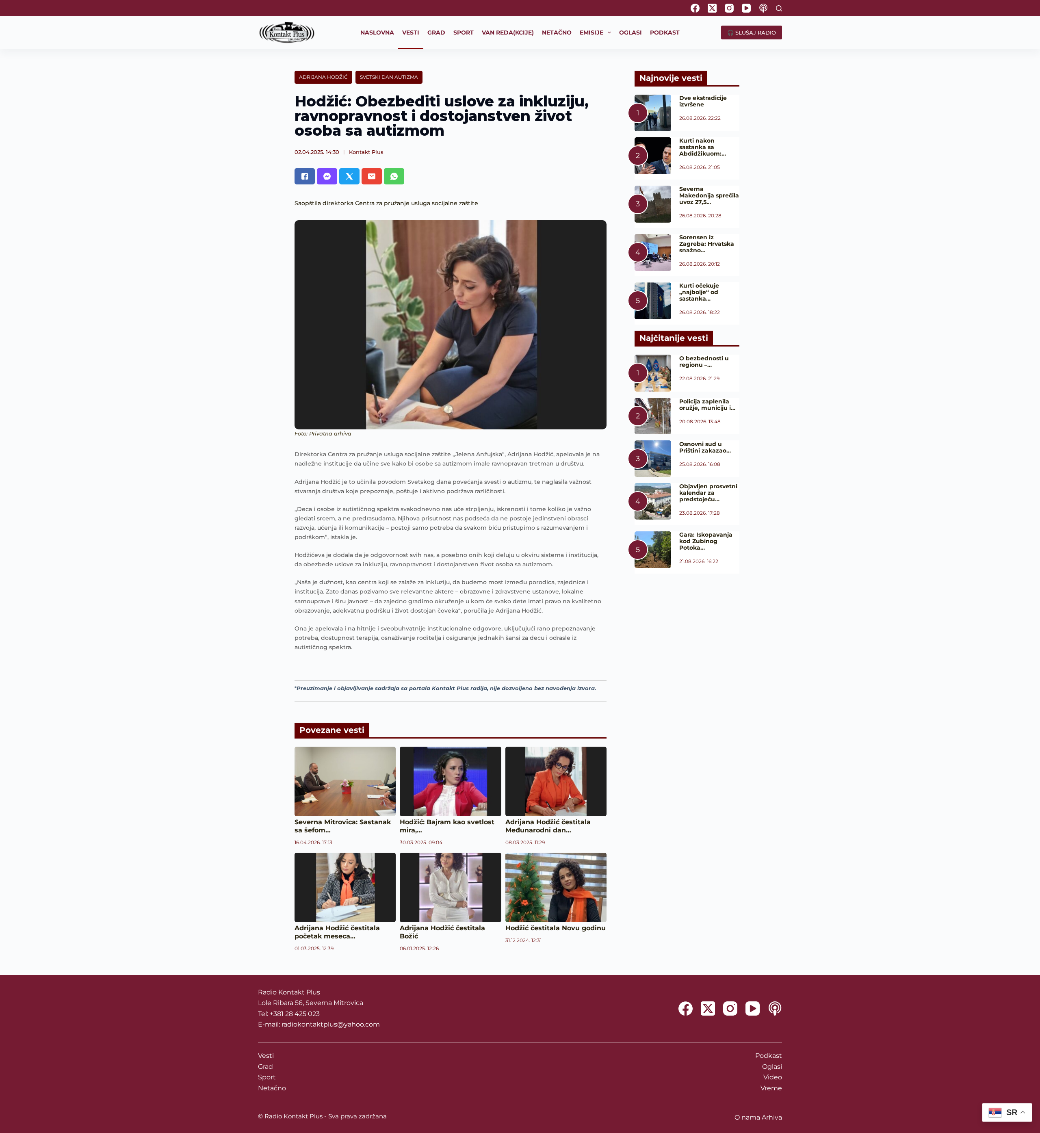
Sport (267, 1077)
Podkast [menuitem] (665, 32)
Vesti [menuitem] (410, 32)
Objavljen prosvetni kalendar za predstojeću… (708, 493)
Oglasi (772, 1066)
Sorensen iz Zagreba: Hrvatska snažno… (706, 244)
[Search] (779, 8)
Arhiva (772, 1117)
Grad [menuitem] (436, 32)
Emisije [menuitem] (591, 32)
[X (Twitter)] (712, 8)
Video (772, 1077)
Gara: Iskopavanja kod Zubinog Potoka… (705, 541)
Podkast (768, 1055)
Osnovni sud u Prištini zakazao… (705, 447)
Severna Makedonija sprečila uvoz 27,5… (709, 195)
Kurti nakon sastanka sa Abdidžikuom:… (702, 147)
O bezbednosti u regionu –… (704, 361)
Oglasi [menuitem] (630, 32)
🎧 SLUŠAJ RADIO (751, 32)
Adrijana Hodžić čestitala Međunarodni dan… (548, 826)
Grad (265, 1066)
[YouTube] (746, 8)
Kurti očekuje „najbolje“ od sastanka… (699, 292)
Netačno (272, 1088)
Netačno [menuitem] (557, 32)
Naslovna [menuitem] (377, 32)
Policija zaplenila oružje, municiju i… (707, 405)
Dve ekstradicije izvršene (703, 101)
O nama (747, 1117)
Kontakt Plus (366, 152)
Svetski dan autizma (389, 77)
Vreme (771, 1088)
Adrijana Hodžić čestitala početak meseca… (337, 932)
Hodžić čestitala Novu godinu (555, 928)
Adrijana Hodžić (323, 77)
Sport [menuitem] (463, 32)
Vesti (266, 1055)
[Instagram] (729, 8)
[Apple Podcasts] (763, 8)
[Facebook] (695, 8)
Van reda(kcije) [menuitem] (508, 32)
